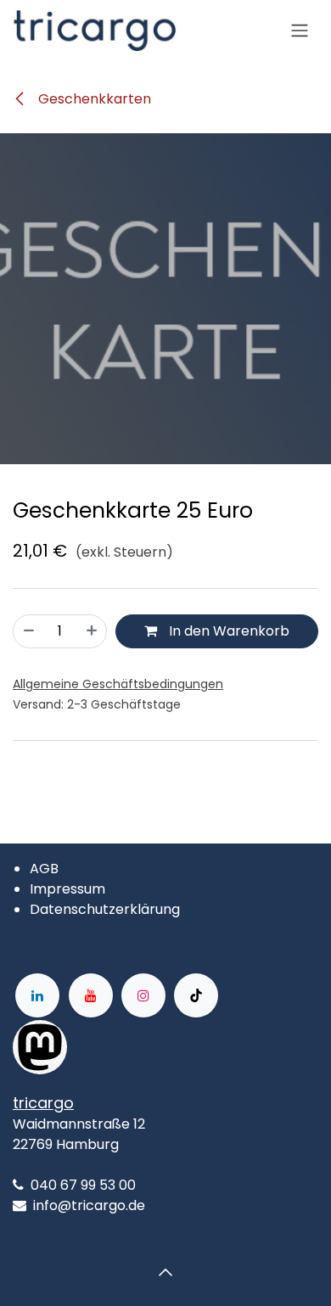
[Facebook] (121, 1047)
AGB (44, 868)
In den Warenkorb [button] (227, 631)
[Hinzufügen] (91, 631)
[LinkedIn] (37, 995)
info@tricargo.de (89, 1205)
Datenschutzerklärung (105, 909)
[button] (165, 1272)
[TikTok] (196, 995)
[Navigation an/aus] (299, 31)
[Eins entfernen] (29, 631)
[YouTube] (91, 995)
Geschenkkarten (93, 99)
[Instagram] (143, 995)
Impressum (67, 889)
